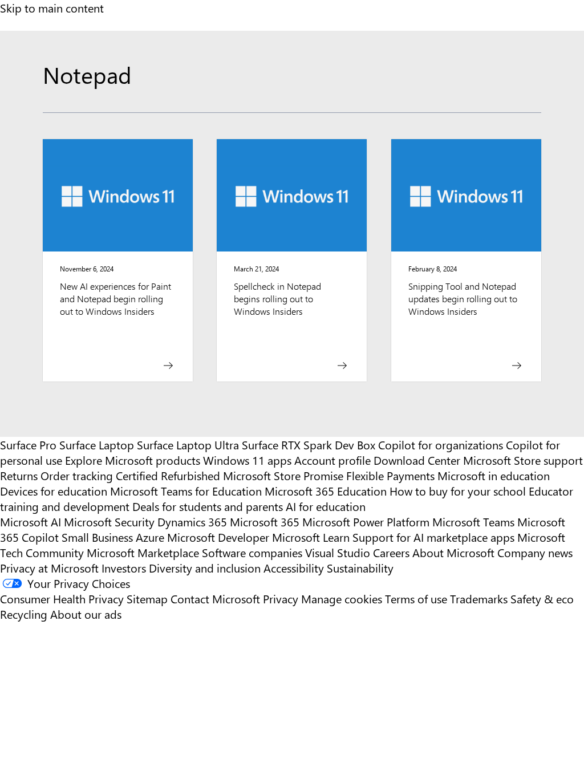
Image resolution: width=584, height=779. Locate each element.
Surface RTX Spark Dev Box (308, 444)
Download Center (417, 460)
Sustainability (360, 567)
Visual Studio (337, 552)
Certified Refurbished (168, 475)
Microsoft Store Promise (283, 475)
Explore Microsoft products (132, 460)
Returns (19, 475)
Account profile (332, 460)
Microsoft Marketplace (143, 552)
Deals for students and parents (207, 506)
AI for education (326, 506)
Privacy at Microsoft (49, 567)
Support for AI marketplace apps (433, 537)
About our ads (85, 614)
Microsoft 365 (264, 521)
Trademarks (479, 598)
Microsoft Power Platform (365, 521)
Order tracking (76, 475)
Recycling (23, 614)
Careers (391, 552)
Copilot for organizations (440, 444)
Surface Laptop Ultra (188, 444)
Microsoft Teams (473, 521)
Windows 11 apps (247, 460)
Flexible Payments (390, 475)
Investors (124, 567)
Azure (150, 537)
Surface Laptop (96, 444)
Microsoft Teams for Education (186, 490)
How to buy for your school (458, 490)
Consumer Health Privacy (62, 598)
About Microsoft (453, 552)
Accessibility (293, 567)
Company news (535, 552)
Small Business (97, 537)
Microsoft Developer (218, 537)
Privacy (282, 598)
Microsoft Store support (523, 460)
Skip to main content (52, 7)
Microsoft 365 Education (326, 490)
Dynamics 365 (192, 521)
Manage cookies (341, 598)
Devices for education (53, 490)
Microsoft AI (30, 521)
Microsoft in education (493, 475)
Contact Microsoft (215, 598)
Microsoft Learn (311, 537)
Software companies (252, 552)
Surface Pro (28, 444)
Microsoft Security (109, 521)
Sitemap (147, 598)
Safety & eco (542, 598)
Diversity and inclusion (205, 567)
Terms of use (416, 598)
